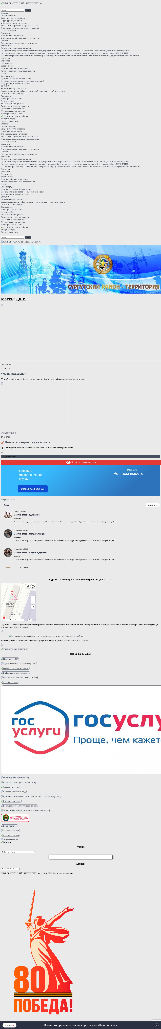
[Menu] (2, 8)
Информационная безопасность (16, 83)
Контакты (5, 58)
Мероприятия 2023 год (11, 98)
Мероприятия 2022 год (11, 113)
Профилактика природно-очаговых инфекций (22, 81)
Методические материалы (13, 111)
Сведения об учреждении (13, 18)
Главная (4, 13)
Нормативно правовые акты (14, 88)
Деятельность (7, 96)
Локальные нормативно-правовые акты (19, 25)
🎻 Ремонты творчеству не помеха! (26, 442)
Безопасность (7, 66)
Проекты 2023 (7, 101)
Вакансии (5, 33)
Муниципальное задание (13, 35)
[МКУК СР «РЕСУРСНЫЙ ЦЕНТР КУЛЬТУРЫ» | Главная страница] (21, 3)
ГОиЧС (4, 73)
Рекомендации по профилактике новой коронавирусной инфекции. (33, 91)
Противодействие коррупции (14, 68)
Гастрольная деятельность (13, 108)
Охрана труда (7, 76)
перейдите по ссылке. (19, 627)
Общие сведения (8, 15)
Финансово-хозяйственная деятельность (20, 38)
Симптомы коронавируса (13, 93)
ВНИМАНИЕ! (6, 364)
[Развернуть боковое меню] (2, 452)
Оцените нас (7, 63)
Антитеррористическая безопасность (18, 71)
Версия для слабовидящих (84, 462)
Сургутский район (8, 433)
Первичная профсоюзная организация (19, 43)
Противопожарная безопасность (16, 78)
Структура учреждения (11, 20)
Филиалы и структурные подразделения (20, 28)
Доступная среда (8, 118)
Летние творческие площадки (15, 106)
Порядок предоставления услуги (16, 48)
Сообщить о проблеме (33, 489)
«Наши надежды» (13, 373)
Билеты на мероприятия (12, 103)
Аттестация (6, 45)
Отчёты (4, 40)
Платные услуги (8, 30)
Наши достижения (9, 121)
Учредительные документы (14, 23)
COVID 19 (5, 86)
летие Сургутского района (15, 116)
